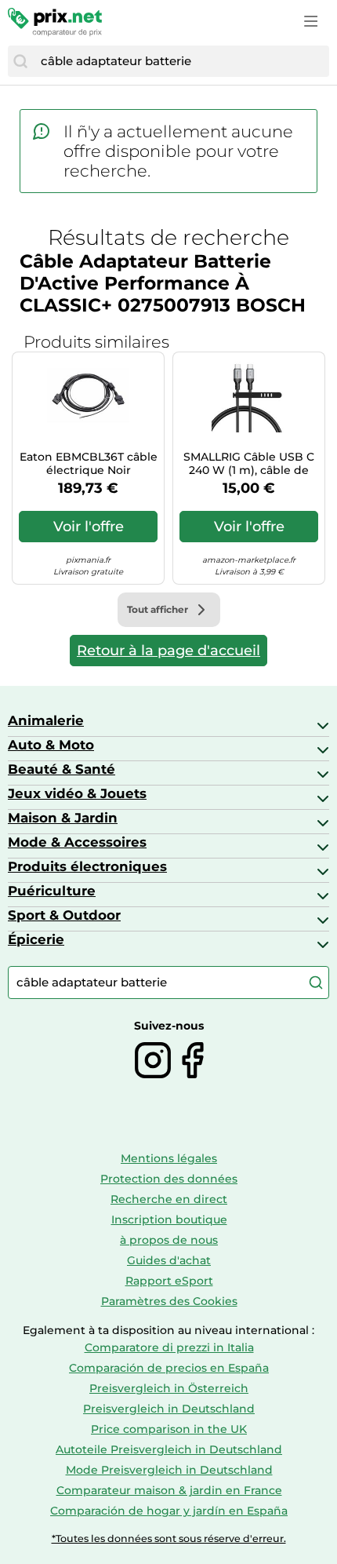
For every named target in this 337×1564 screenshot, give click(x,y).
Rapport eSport (169, 1281)
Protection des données (168, 1179)
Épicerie (36, 939)
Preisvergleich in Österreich (168, 1388)
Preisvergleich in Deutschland (169, 1409)
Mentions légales (169, 1158)
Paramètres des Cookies (169, 1301)
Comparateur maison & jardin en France (169, 1490)
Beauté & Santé (61, 769)
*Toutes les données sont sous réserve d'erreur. (169, 1538)
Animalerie (46, 720)
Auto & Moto (51, 745)
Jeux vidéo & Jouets (77, 793)
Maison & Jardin (63, 818)
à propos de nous (169, 1240)
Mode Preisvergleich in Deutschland (169, 1470)
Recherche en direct (169, 1199)
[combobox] (181, 61)
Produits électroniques (87, 866)
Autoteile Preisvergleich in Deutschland (169, 1449)
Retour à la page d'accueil (168, 650)
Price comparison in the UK (169, 1429)
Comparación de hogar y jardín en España (169, 1511)
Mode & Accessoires (77, 842)
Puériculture (52, 891)
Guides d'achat (169, 1260)
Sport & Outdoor (64, 915)
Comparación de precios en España (169, 1368)
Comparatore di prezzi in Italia (169, 1347)
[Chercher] (20, 61)
